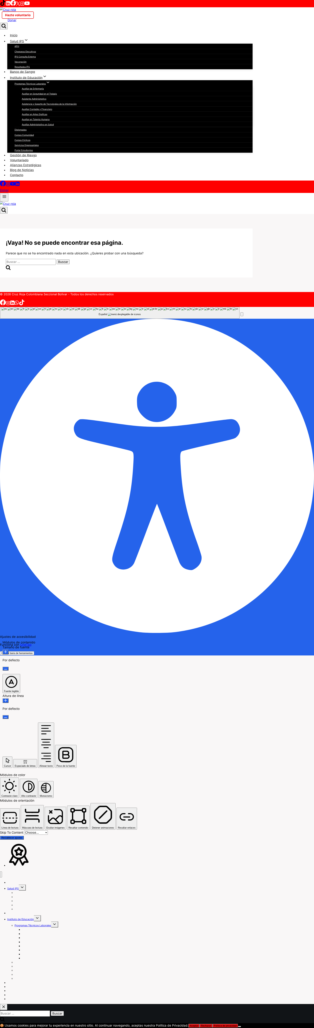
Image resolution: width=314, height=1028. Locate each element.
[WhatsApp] (17, 304)
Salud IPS (13, 888)
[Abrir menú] (4, 197)
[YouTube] (27, 5)
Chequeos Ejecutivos (25, 51)
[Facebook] (13, 5)
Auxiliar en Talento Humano (36, 119)
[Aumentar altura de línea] (6, 700)
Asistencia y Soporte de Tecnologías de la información (49, 104)
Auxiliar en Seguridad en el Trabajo (39, 93)
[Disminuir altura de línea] (6, 717)
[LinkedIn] (8, 5)
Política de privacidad (225, 1025)
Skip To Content (12, 832)
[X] (18, 5)
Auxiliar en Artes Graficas (34, 114)
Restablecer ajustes (11, 837)
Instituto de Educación (20, 919)
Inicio (13, 35)
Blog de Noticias (22, 170)
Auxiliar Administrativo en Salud (38, 124)
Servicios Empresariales (27, 145)
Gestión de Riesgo (23, 155)
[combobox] (119, 313)
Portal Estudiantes (24, 150)
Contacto (16, 175)
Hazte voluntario (18, 15)
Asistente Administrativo (34, 98)
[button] (241, 314)
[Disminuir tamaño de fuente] (6, 669)
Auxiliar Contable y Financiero (37, 109)
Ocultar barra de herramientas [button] (17, 653)
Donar (12, 20)
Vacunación (21, 61)
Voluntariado (19, 160)
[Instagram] (22, 5)
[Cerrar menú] (1, 874)
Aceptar (194, 1025)
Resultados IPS (22, 66)
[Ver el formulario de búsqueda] (4, 26)
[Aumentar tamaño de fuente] (6, 652)
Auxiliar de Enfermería (33, 88)
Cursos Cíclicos (22, 140)
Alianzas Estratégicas (25, 165)
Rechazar (206, 1025)
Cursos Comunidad (24, 135)
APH (17, 46)
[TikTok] (3, 5)
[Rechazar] (239, 1026)
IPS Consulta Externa (25, 56)
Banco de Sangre (22, 71)
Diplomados (21, 129)
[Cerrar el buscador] (3, 1007)
